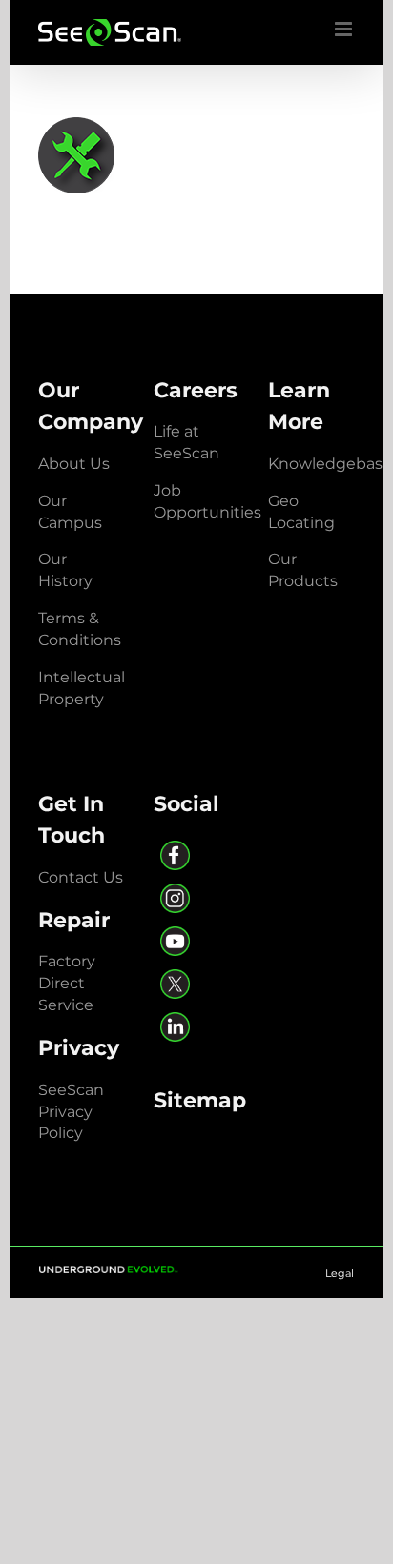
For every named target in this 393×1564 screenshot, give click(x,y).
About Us (74, 464)
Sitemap (200, 1100)
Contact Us (80, 877)
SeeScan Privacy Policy (71, 1112)
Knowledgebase (330, 464)
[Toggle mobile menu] (345, 29)
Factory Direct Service (66, 983)
